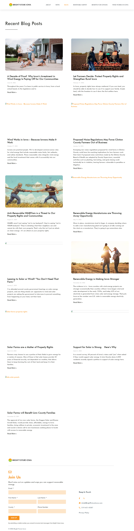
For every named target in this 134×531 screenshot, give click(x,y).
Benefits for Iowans (100, 5)
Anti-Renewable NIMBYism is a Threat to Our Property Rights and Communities (31, 214)
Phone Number (43, 507)
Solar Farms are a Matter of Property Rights (30, 347)
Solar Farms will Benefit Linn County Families (31, 412)
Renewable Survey (80, 5)
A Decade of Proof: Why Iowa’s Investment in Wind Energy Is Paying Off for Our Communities (32, 77)
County (11, 507)
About (48, 5)
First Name (12, 498)
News (57, 5)
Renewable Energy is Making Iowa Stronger (96, 279)
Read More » (12, 92)
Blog (66, 5)
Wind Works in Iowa (120, 5)
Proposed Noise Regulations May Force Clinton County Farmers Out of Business (98, 141)
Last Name (42, 498)
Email (10, 488)
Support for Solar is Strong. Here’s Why (94, 347)
